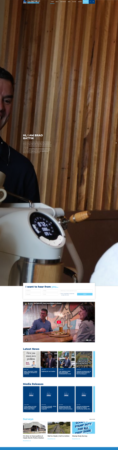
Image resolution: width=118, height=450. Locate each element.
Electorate (63, 1)
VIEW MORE (92, 419)
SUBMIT (85, 294)
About (57, 1)
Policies (74, 1)
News (69, 1)
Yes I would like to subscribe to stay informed (67, 294)
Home (52, 1)
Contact (86, 1)
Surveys (80, 1)
